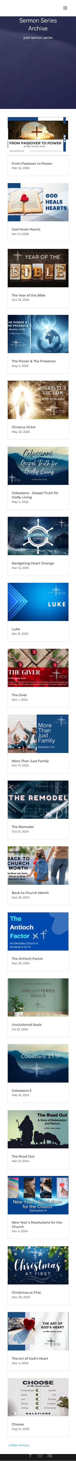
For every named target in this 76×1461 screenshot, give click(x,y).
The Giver (19, 695)
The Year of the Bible (29, 295)
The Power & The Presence (34, 361)
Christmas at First (26, 1292)
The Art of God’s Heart (30, 1358)
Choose (18, 1424)
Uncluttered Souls (27, 1025)
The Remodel (23, 827)
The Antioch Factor (27, 959)
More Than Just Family (30, 761)
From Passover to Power (32, 164)
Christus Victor (24, 427)
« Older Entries (18, 1445)
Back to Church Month (30, 893)
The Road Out (23, 1156)
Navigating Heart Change (33, 563)
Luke (16, 629)
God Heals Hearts (26, 229)
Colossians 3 (21, 1091)
